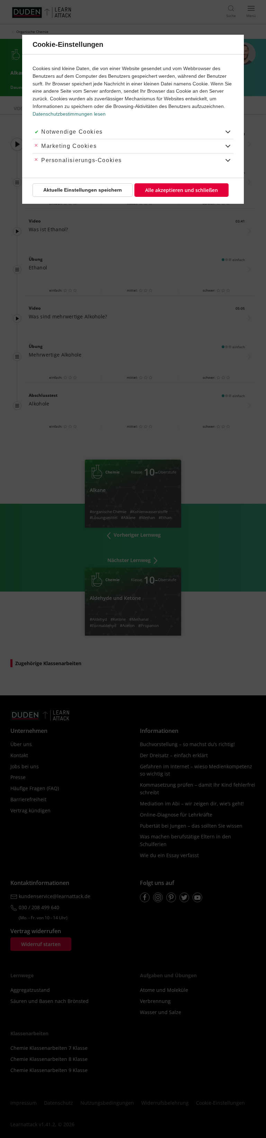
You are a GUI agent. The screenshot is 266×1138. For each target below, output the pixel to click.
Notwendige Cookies (72, 132)
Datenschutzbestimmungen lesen (69, 114)
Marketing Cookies (69, 146)
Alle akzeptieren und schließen (181, 190)
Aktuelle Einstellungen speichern (82, 190)
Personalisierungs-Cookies (81, 160)
